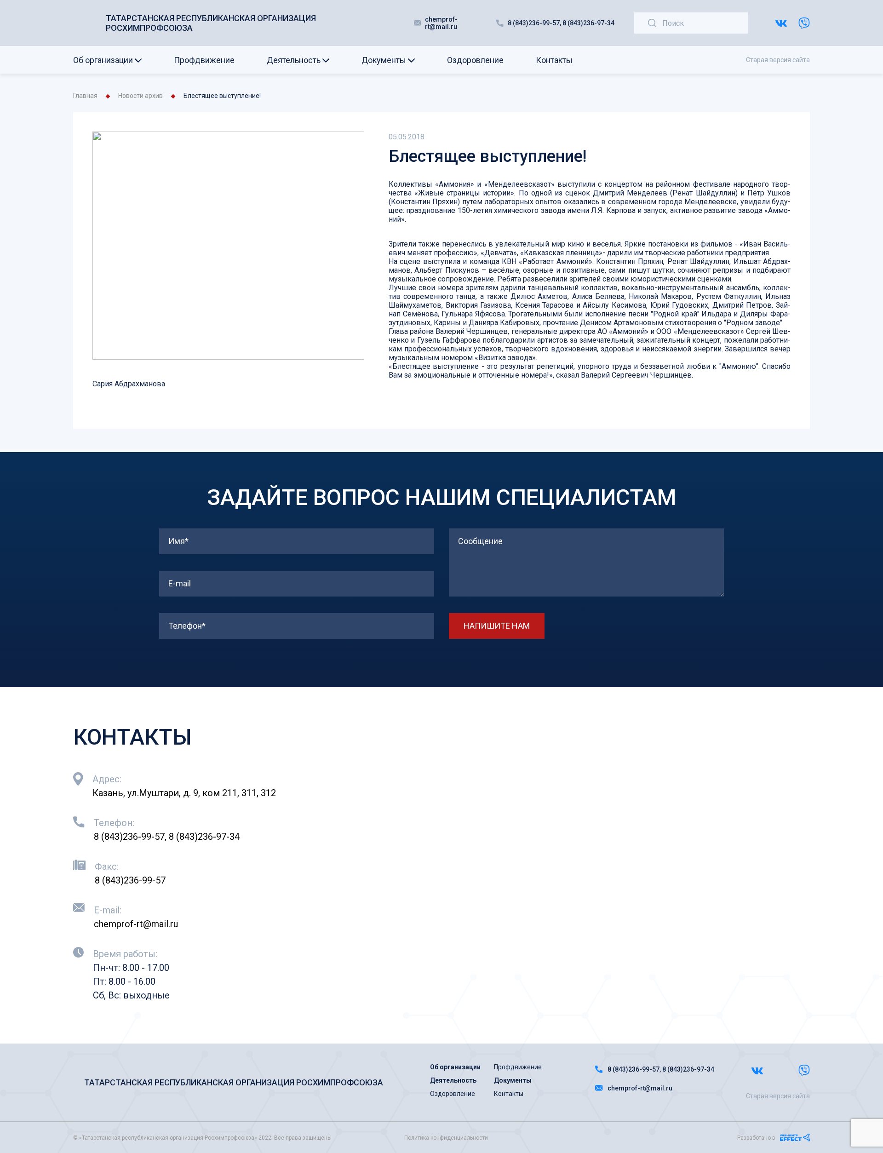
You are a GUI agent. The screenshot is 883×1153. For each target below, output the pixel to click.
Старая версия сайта (778, 59)
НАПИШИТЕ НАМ (497, 626)
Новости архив (140, 95)
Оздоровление (475, 60)
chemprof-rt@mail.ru (441, 23)
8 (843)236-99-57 (534, 23)
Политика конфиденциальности (446, 1138)
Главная (85, 95)
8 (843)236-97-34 (588, 23)
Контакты (554, 60)
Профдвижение (204, 60)
